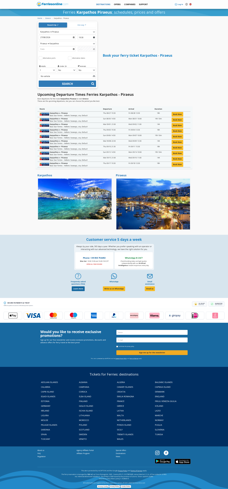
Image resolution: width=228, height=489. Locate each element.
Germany (45, 406)
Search (67, 84)
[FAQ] (78, 277)
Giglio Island (86, 406)
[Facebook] (166, 453)
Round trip (52, 25)
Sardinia (45, 429)
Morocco (84, 420)
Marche (159, 415)
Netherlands (124, 420)
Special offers (121, 450)
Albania (83, 382)
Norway (159, 420)
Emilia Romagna (125, 396)
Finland (83, 401)
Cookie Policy (125, 486)
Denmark (159, 391)
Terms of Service (134, 358)
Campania (84, 387)
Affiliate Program (83, 453)
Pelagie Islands (49, 425)
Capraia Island (163, 387)
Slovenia (159, 429)
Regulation (41, 456)
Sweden (83, 434)
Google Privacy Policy (121, 358)
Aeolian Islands (49, 382)
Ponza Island (124, 425)
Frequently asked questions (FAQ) (78, 282)
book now (177, 114)
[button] (143, 4)
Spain (44, 434)
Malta (120, 415)
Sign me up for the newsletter (152, 352)
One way (81, 25)
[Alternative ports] (40, 58)
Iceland (159, 406)
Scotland (84, 429)
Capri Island (47, 391)
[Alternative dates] (70, 58)
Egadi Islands (48, 396)
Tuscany (45, 439)
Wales (120, 439)
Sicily (120, 429)
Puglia (158, 425)
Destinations (121, 453)
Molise (44, 420)
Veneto (83, 439)
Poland (83, 425)
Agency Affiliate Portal (85, 450)
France (120, 401)
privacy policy (130, 346)
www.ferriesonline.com (52, 4)
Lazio (158, 410)
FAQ (39, 453)
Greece (120, 406)
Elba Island (85, 396)
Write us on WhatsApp (114, 289)
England (159, 396)
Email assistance (149, 282)
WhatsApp (113, 281)
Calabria (45, 387)
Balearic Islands (164, 382)
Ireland (45, 410)
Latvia (120, 410)
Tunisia (159, 434)
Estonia (45, 401)
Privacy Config (103, 486)
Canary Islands (125, 387)
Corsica (83, 391)
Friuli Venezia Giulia (165, 401)
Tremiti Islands (125, 434)
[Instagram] (158, 453)
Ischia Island (86, 410)
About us (40, 450)
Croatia (121, 391)
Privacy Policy (122, 471)
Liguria (45, 415)
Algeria (121, 382)
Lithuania (84, 415)
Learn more (78, 289)
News (118, 456)
